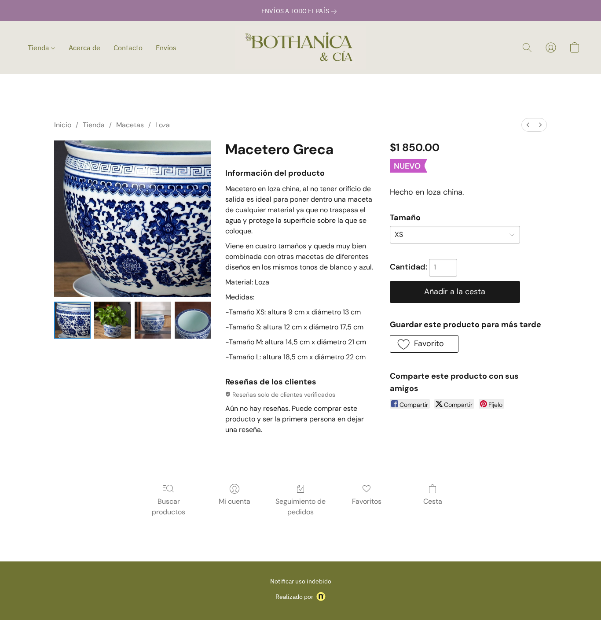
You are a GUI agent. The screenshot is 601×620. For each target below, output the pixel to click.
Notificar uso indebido (300, 581)
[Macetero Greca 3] (193, 320)
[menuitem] (528, 124)
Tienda (39, 47)
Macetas (130, 124)
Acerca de (84, 47)
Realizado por (294, 597)
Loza (162, 124)
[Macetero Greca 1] (112, 320)
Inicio (62, 124)
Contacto (128, 47)
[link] (300, 11)
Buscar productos (168, 507)
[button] (300, 48)
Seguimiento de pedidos (300, 507)
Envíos (166, 47)
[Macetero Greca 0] (72, 320)
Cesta (432, 501)
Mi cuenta (234, 501)
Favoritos (366, 501)
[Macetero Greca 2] (153, 320)
